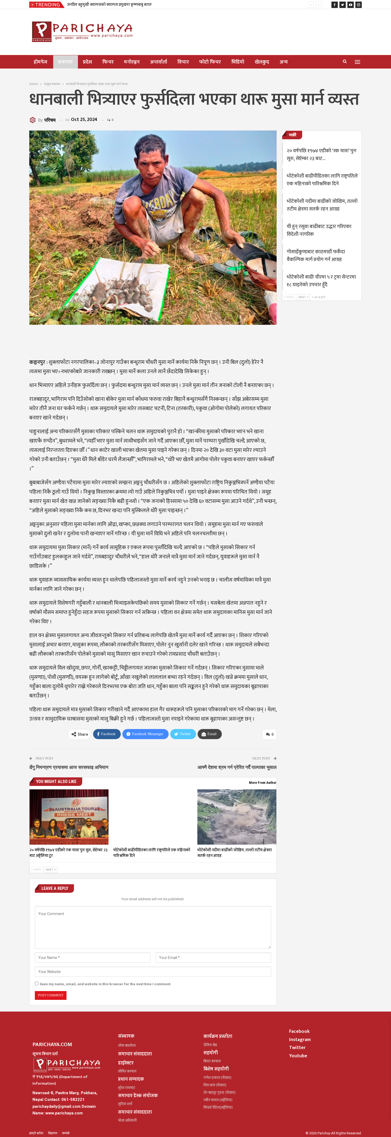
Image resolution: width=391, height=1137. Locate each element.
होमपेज (40, 62)
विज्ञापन (53, 1133)
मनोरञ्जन (132, 62)
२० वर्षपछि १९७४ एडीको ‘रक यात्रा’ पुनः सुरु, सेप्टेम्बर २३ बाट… (322, 155)
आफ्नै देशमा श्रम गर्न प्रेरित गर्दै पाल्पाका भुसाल (237, 767)
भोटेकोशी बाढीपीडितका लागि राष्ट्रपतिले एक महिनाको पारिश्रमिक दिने (322, 180)
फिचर (108, 62)
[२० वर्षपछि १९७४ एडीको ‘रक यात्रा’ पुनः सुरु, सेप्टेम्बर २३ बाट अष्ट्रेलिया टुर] (69, 817)
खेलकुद (262, 62)
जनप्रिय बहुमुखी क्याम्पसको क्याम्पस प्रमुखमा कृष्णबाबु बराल (109, 4)
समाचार (65, 62)
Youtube (298, 1056)
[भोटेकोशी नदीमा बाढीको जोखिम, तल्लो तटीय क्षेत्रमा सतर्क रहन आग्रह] (236, 817)
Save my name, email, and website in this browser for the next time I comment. (105, 984)
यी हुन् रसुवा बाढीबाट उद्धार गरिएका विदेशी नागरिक (319, 230)
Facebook (299, 1031)
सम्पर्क (66, 1133)
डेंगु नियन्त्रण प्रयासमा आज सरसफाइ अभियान (68, 767)
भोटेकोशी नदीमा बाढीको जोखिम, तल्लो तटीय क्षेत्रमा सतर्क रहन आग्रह (322, 205)
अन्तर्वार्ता (158, 62)
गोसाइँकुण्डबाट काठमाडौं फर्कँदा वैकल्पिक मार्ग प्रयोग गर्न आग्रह (316, 256)
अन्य (284, 62)
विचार (183, 62)
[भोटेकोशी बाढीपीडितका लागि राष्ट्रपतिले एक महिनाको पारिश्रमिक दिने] (152, 817)
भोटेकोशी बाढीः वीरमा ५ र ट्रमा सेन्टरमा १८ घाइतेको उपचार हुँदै (321, 281)
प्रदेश (87, 62)
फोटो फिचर (210, 62)
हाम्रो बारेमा (36, 1133)
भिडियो (237, 62)
